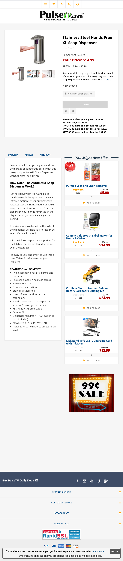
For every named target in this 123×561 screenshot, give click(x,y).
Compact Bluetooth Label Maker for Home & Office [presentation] (89, 237)
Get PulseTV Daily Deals (18, 480)
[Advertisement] (61, 144)
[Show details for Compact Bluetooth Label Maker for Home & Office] (91, 222)
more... (107, 79)
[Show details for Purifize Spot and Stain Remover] (91, 172)
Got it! (114, 551)
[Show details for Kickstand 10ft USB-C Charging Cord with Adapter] (91, 327)
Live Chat (73, 111)
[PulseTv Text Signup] (106, 481)
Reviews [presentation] (29, 155)
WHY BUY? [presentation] (45, 155)
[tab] (12, 154)
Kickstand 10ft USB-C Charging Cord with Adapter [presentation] (89, 342)
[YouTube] (91, 481)
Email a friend (66, 111)
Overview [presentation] (13, 155)
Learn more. (98, 551)
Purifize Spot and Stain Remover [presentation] (86, 186)
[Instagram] (84, 481)
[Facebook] (77, 481)
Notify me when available (80, 93)
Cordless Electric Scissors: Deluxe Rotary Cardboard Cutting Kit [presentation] (87, 289)
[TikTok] (98, 481)
